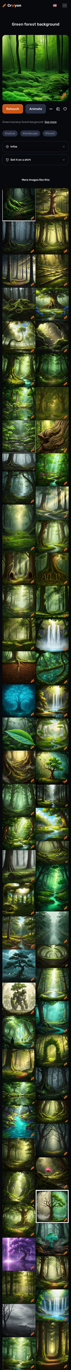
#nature (10, 133)
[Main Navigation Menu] (65, 5)
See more (51, 122)
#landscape (30, 133)
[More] (50, 108)
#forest (50, 133)
